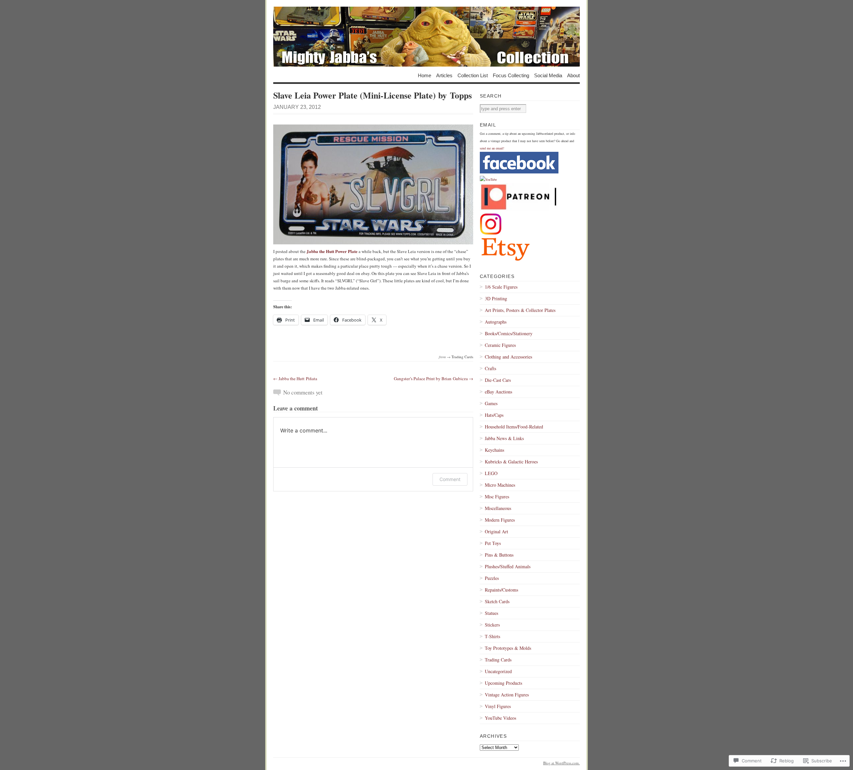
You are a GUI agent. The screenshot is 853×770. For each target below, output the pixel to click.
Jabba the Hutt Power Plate (332, 251)
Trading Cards (462, 356)
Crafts (490, 368)
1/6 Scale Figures (501, 287)
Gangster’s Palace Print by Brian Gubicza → (433, 379)
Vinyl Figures (498, 706)
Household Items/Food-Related (514, 426)
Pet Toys (493, 543)
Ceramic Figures (500, 345)
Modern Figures (500, 520)
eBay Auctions (498, 391)
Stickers (492, 625)
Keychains (494, 450)
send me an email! (492, 148)
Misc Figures (497, 496)
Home (424, 75)
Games (491, 403)
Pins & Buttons (499, 555)
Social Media (548, 75)
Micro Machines (500, 485)
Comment (449, 479)
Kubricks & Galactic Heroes (511, 461)
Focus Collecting (511, 75)
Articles (444, 75)
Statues (491, 613)
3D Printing (496, 298)
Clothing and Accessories (508, 357)
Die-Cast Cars (498, 380)
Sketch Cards (497, 601)
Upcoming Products (503, 683)
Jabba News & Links (504, 438)
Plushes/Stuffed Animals (507, 566)
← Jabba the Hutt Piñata (295, 379)
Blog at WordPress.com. (561, 762)
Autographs (495, 322)
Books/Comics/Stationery (508, 333)
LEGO (491, 473)
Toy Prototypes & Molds (508, 648)
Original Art (496, 531)
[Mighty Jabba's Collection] (426, 37)
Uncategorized (498, 671)
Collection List (472, 75)
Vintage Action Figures (507, 694)
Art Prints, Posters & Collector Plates (520, 310)
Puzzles (492, 578)
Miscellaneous (498, 508)
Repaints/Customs (501, 590)
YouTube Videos (500, 718)
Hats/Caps (494, 415)
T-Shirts (492, 636)
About (573, 75)
